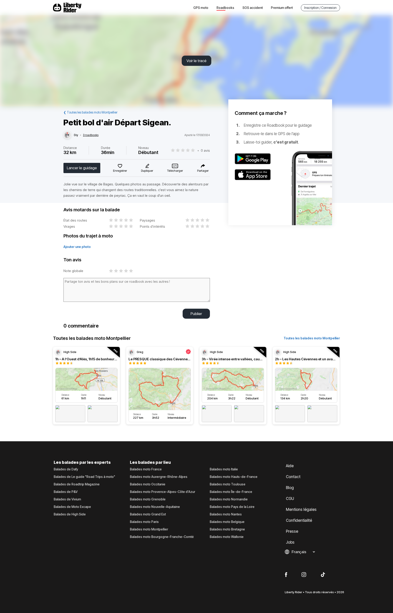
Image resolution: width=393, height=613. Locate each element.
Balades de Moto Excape (72, 506)
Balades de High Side (70, 514)
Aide (290, 466)
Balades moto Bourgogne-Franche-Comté (162, 536)
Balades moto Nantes (226, 514)
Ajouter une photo (77, 247)
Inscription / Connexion (320, 8)
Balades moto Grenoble (148, 499)
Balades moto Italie (224, 469)
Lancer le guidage (82, 168)
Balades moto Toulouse (227, 484)
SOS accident (252, 8)
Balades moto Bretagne (227, 529)
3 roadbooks (90, 135)
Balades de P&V (66, 491)
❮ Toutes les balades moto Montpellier (90, 112)
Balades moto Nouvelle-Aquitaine (155, 506)
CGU (290, 498)
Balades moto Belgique (227, 521)
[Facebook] (286, 575)
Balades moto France (146, 469)
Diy (76, 135)
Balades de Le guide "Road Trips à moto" (84, 476)
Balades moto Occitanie (147, 484)
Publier (196, 313)
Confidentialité (299, 520)
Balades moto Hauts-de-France (233, 476)
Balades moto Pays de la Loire (232, 506)
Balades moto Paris (144, 521)
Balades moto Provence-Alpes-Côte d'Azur (162, 491)
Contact (293, 476)
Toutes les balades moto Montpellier (312, 338)
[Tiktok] (322, 575)
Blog (290, 487)
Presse (292, 531)
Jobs (290, 542)
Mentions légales (301, 509)
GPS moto (200, 8)
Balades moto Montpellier (149, 529)
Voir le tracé (196, 60)
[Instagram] (303, 575)
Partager (203, 170)
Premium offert (282, 8)
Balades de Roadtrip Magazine (77, 484)
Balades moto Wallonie (227, 536)
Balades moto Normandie (229, 499)
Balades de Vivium (67, 499)
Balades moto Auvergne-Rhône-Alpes (158, 476)
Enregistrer (120, 170)
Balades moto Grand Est (148, 514)
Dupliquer (147, 170)
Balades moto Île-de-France (231, 491)
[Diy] (67, 135)
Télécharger (175, 170)
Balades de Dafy (66, 469)
